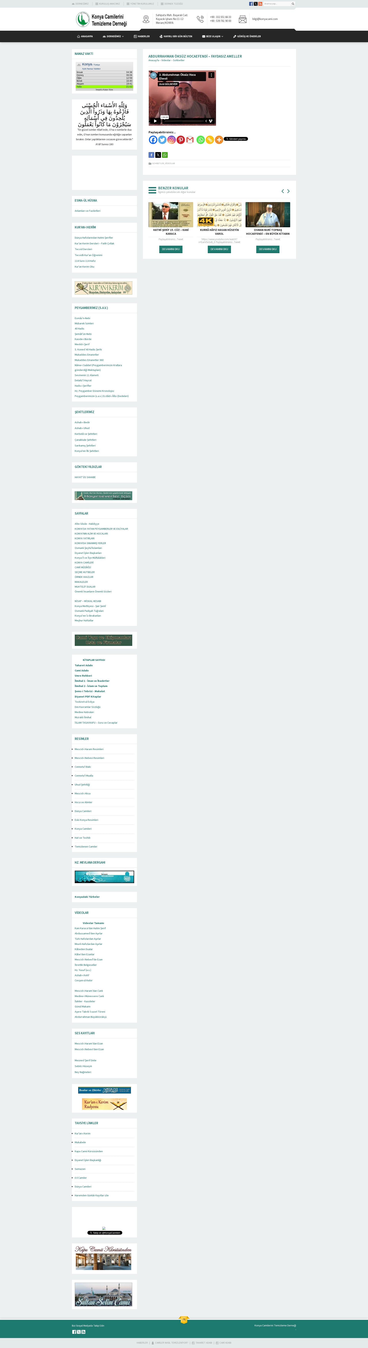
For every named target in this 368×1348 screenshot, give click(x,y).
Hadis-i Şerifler (83, 386)
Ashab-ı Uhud (82, 428)
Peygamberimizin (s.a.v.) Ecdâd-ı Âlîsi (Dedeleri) (102, 396)
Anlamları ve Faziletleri (87, 211)
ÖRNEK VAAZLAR (84, 577)
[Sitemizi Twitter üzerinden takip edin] (256, 4)
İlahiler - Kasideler (85, 1001)
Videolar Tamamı (93, 923)
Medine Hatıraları (84, 712)
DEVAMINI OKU (171, 249)
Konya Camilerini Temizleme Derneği (275, 1325)
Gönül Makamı (82, 1007)
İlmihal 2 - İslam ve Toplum (91, 686)
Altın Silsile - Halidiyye (87, 524)
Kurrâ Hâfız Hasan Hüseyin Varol (171, 232)
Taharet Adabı (84, 665)
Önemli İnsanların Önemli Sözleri (93, 592)
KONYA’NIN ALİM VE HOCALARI (91, 534)
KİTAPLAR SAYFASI (94, 660)
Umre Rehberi (83, 676)
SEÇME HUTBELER (85, 572)
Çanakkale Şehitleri (85, 440)
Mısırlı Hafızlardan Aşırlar (88, 944)
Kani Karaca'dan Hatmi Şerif (90, 928)
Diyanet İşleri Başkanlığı (88, 1160)
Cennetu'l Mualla (84, 776)
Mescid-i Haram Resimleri (89, 749)
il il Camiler (81, 1178)
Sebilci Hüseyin (83, 1066)
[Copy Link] (210, 140)
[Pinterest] (181, 140)
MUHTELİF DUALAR (85, 587)
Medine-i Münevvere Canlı (89, 996)
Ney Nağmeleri (83, 1072)
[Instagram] (171, 140)
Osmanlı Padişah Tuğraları (89, 611)
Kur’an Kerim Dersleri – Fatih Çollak (94, 243)
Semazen (80, 1169)
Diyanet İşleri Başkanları (88, 553)
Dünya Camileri (83, 811)
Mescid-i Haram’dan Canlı (89, 991)
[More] (219, 140)
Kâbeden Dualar (84, 949)
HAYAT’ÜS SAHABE (85, 477)
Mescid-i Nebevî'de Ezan (89, 960)
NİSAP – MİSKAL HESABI (88, 601)
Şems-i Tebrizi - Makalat (90, 691)
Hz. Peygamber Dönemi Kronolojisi (94, 391)
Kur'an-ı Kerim (82, 1134)
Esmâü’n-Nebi (82, 318)
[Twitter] (162, 140)
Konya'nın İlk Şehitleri (87, 451)
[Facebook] (153, 140)
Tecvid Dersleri (83, 249)
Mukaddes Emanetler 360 (89, 360)
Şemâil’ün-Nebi (83, 334)
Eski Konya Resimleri (86, 820)
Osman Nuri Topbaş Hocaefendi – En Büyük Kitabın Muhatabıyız (219, 234)
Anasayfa (154, 60)
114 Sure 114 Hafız (85, 261)
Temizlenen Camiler (86, 847)
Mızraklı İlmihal (83, 717)
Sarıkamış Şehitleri (85, 446)
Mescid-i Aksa (82, 793)
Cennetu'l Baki (83, 767)
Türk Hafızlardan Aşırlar (88, 939)
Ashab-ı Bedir (82, 422)
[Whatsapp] (200, 140)
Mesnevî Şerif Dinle (85, 1060)
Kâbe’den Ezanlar (84, 954)
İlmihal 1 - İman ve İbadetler (92, 681)
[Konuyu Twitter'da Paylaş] (158, 155)
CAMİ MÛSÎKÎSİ (83, 567)
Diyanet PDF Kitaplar (88, 697)
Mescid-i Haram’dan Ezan (89, 1044)
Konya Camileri (83, 829)
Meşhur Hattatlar (84, 621)
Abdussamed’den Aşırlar (89, 933)
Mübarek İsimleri (84, 323)
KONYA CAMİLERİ (84, 563)
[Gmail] (190, 140)
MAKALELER (81, 582)
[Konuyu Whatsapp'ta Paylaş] (165, 155)
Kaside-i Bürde (83, 339)
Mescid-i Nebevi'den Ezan (89, 1049)
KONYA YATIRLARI (84, 538)
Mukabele (80, 1142)
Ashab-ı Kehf (82, 975)
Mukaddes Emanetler (87, 355)
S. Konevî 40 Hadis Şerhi (88, 350)
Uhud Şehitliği (82, 785)
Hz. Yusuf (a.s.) (83, 970)
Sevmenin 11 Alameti (87, 375)
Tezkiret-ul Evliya (84, 702)
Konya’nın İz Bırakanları (88, 616)
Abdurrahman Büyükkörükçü (91, 1017)
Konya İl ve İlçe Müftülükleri (90, 558)
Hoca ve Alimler (83, 802)
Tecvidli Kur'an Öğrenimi (88, 255)
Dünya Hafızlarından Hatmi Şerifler (94, 238)
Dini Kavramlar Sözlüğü (87, 707)
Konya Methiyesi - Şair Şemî (90, 606)
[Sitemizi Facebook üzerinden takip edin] (251, 4)
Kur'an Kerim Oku (84, 267)
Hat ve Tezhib (82, 838)
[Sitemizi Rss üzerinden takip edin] (260, 4)
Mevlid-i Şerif (82, 344)
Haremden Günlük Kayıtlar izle (92, 1195)
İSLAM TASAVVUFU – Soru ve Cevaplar (96, 723)
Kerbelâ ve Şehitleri (86, 434)
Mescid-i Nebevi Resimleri (89, 758)
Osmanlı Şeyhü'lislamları (88, 548)
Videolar (166, 60)
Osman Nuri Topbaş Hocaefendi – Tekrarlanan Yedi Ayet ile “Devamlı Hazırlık (268, 234)
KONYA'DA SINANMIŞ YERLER (90, 543)
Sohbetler (179, 60)
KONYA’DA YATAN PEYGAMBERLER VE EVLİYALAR (101, 529)
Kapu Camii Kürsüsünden (89, 1151)
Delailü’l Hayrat (83, 380)
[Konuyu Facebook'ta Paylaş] (151, 155)
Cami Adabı (82, 671)
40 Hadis (79, 329)
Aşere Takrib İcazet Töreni (90, 1012)
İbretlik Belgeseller (86, 965)
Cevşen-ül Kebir (84, 980)
